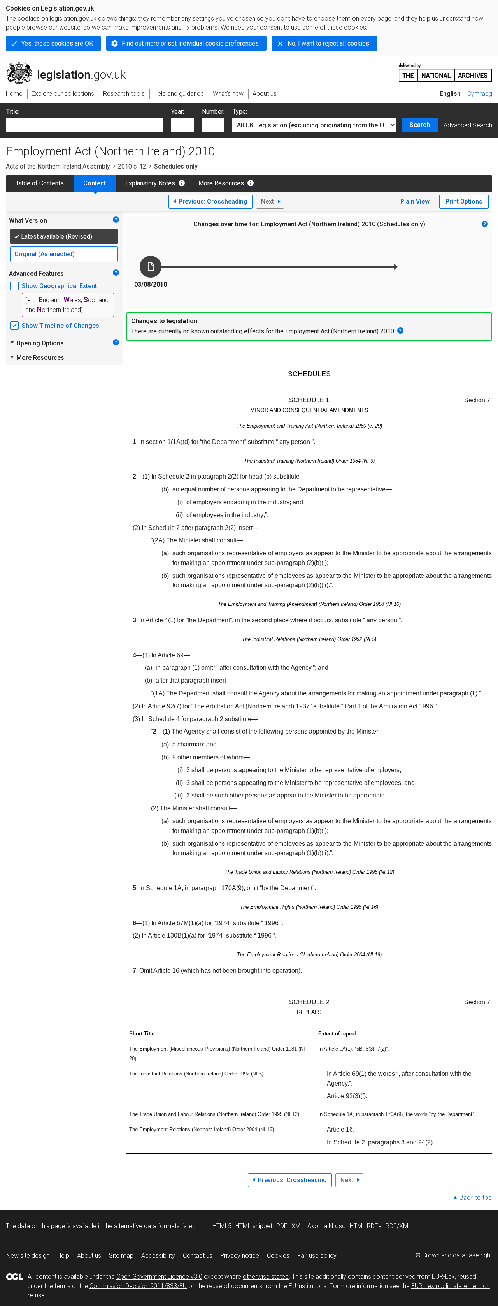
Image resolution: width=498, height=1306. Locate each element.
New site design (27, 1255)
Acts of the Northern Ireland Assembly (58, 166)
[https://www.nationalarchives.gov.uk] (445, 69)
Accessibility (158, 1255)
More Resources (221, 183)
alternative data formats (147, 1226)
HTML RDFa (366, 1226)
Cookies (278, 1255)
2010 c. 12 (132, 166)
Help (63, 1255)
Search (420, 124)
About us (89, 1255)
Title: (12, 111)
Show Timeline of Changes (60, 325)
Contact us (197, 1255)
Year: (177, 111)
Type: (240, 111)
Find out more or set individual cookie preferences (190, 43)
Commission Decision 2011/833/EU (138, 1286)
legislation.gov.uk (70, 65)
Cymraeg (479, 93)
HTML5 (221, 1226)
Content (94, 183)
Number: (213, 111)
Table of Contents (40, 183)
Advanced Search (468, 125)
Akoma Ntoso (326, 1226)
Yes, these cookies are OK (57, 43)
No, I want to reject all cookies (328, 43)
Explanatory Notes (150, 183)
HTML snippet (253, 1226)
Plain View (415, 201)
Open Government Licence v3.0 (159, 1276)
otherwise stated (266, 1276)
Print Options (463, 201)
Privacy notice (239, 1255)
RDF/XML (398, 1226)
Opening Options (36, 343)
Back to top (475, 1197)
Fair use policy (317, 1255)
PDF (282, 1226)
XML (297, 1226)
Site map (121, 1255)
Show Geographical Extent (59, 286)
